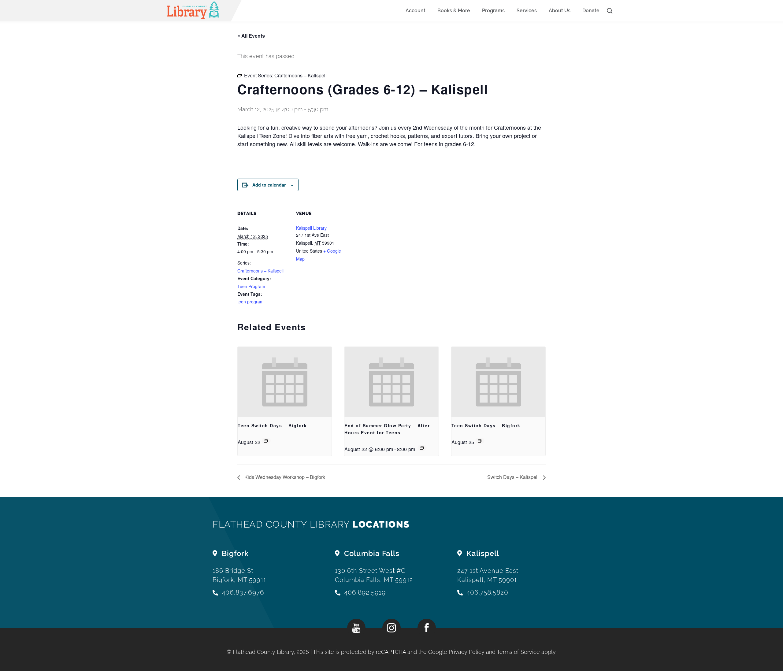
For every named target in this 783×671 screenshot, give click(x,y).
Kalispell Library (311, 228)
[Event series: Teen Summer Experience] (422, 448)
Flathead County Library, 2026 (271, 652)
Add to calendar (269, 185)
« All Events (251, 35)
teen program (250, 301)
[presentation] (285, 382)
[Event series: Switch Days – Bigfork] (266, 441)
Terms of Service (518, 652)
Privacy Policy (466, 652)
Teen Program (251, 286)
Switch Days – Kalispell (513, 476)
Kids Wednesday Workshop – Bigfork (284, 476)
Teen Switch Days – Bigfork (272, 425)
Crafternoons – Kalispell (260, 271)
